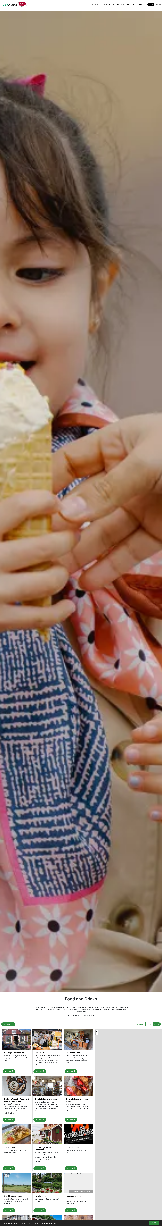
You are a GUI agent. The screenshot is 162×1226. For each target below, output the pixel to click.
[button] (97, 1031)
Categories (7, 1024)
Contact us (131, 4)
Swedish (158, 4)
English (150, 4)
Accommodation (93, 4)
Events (123, 4)
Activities (104, 4)
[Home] (14, 4)
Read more (7, 1071)
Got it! (154, 1223)
